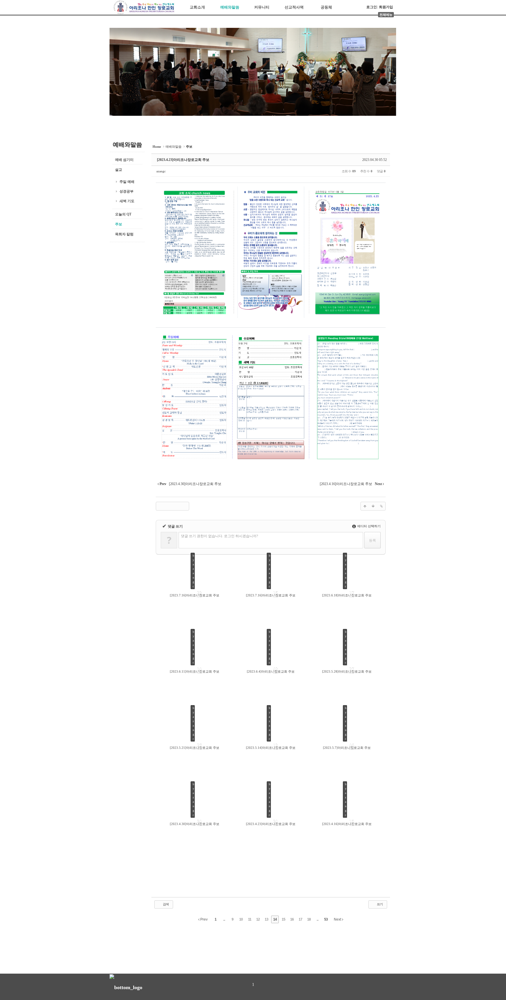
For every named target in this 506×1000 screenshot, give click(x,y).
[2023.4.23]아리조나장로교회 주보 (183, 160)
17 (300, 919)
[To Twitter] (168, 506)
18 (309, 919)
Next (338, 919)
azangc (161, 171)
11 (249, 919)
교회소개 (197, 7)
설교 (118, 170)
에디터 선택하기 (368, 526)
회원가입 (386, 7)
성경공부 (126, 191)
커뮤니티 (261, 7)
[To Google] (176, 506)
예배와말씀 (229, 7)
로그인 (371, 7)
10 (241, 919)
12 (258, 919)
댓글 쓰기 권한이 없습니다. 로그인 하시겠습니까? (219, 536)
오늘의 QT (123, 214)
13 (266, 919)
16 (292, 919)
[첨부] (381, 506)
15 (283, 919)
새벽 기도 (126, 201)
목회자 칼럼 (124, 234)
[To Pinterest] (185, 506)
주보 (118, 224)
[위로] (365, 506)
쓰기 (379, 904)
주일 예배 (126, 182)
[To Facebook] (160, 506)
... (224, 919)
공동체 (326, 7)
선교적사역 (294, 7)
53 (326, 919)
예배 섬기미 (124, 160)
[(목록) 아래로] (373, 506)
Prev (203, 919)
